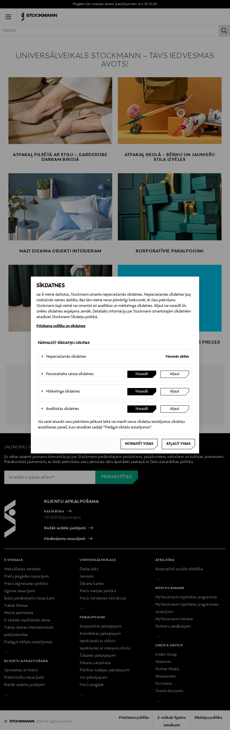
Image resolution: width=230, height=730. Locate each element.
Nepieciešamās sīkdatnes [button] (63, 356)
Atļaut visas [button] (178, 444)
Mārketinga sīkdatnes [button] (60, 391)
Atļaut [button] (174, 374)
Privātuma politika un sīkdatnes (61, 326)
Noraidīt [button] (141, 374)
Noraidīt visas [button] (139, 444)
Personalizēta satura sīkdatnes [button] (67, 374)
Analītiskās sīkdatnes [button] (60, 409)
